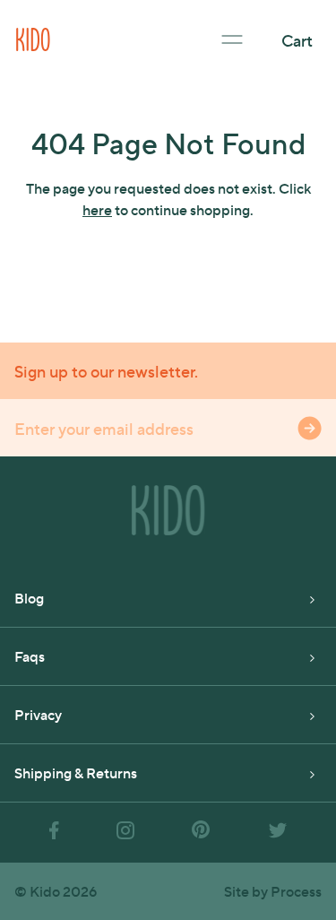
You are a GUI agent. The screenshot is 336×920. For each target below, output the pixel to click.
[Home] (33, 37)
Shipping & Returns (75, 772)
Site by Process (273, 890)
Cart (297, 40)
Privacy (38, 714)
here (97, 209)
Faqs (29, 656)
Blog (29, 597)
